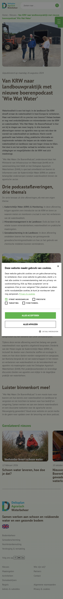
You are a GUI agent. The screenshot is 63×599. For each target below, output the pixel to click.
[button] (31, 331)
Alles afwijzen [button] (30, 324)
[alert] (31, 299)
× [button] (58, 266)
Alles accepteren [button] (30, 315)
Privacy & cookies (27, 294)
